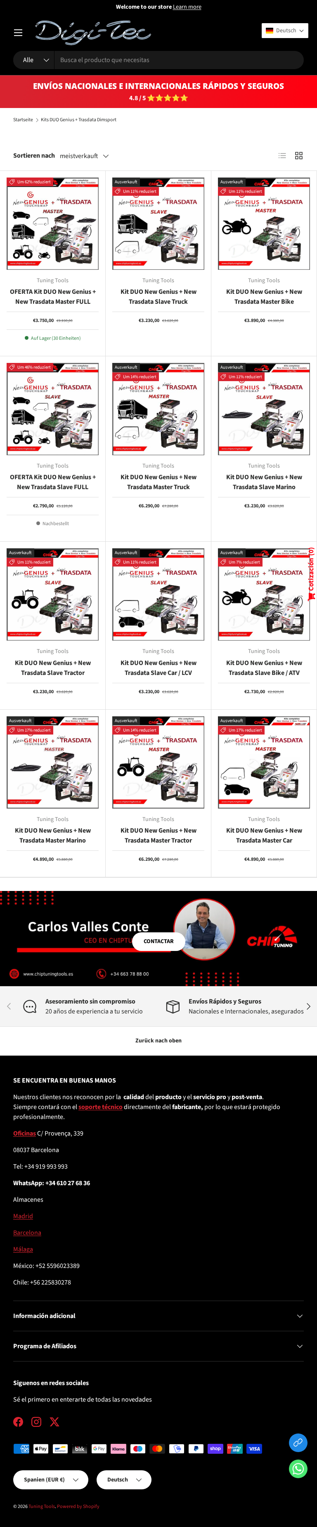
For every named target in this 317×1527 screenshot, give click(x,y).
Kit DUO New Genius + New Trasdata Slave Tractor (53, 667)
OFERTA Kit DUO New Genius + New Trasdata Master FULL (53, 296)
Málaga (23, 1249)
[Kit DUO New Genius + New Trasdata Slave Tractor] (53, 594)
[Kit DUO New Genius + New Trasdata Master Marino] (53, 762)
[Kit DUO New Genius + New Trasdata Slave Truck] (158, 224)
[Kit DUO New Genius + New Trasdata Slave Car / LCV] (158, 594)
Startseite (23, 120)
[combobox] (158, 60)
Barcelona (27, 1232)
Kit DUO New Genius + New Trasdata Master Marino (53, 835)
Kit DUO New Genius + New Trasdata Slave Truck (158, 296)
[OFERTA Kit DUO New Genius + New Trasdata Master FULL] (53, 224)
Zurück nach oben (158, 1041)
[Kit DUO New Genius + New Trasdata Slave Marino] (264, 409)
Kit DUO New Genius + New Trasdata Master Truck (158, 482)
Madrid (23, 1216)
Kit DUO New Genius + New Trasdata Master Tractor (158, 835)
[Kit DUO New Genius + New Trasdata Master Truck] (158, 409)
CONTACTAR (159, 941)
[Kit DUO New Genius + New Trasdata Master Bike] (264, 224)
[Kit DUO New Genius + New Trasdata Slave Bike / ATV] (264, 594)
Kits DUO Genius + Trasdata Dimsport (78, 120)
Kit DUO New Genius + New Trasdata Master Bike (264, 296)
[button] (298, 1470)
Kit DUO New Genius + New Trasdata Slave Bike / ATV (264, 667)
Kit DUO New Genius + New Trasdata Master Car (264, 835)
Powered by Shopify (78, 1506)
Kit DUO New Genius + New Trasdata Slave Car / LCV (158, 667)
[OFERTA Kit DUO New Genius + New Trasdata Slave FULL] (53, 409)
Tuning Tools (41, 1506)
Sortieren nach (34, 155)
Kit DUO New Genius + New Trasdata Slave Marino (264, 482)
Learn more (187, 6)
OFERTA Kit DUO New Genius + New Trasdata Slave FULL (53, 482)
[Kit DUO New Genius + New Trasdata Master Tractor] (158, 762)
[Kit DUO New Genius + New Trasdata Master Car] (264, 762)
